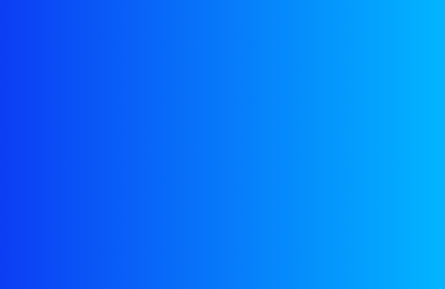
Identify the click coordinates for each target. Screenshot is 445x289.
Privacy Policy (323, 118)
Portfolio (263, 16)
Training (191, 16)
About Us (158, 16)
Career (295, 16)
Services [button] (225, 16)
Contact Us (329, 16)
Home (128, 16)
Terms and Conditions (371, 118)
